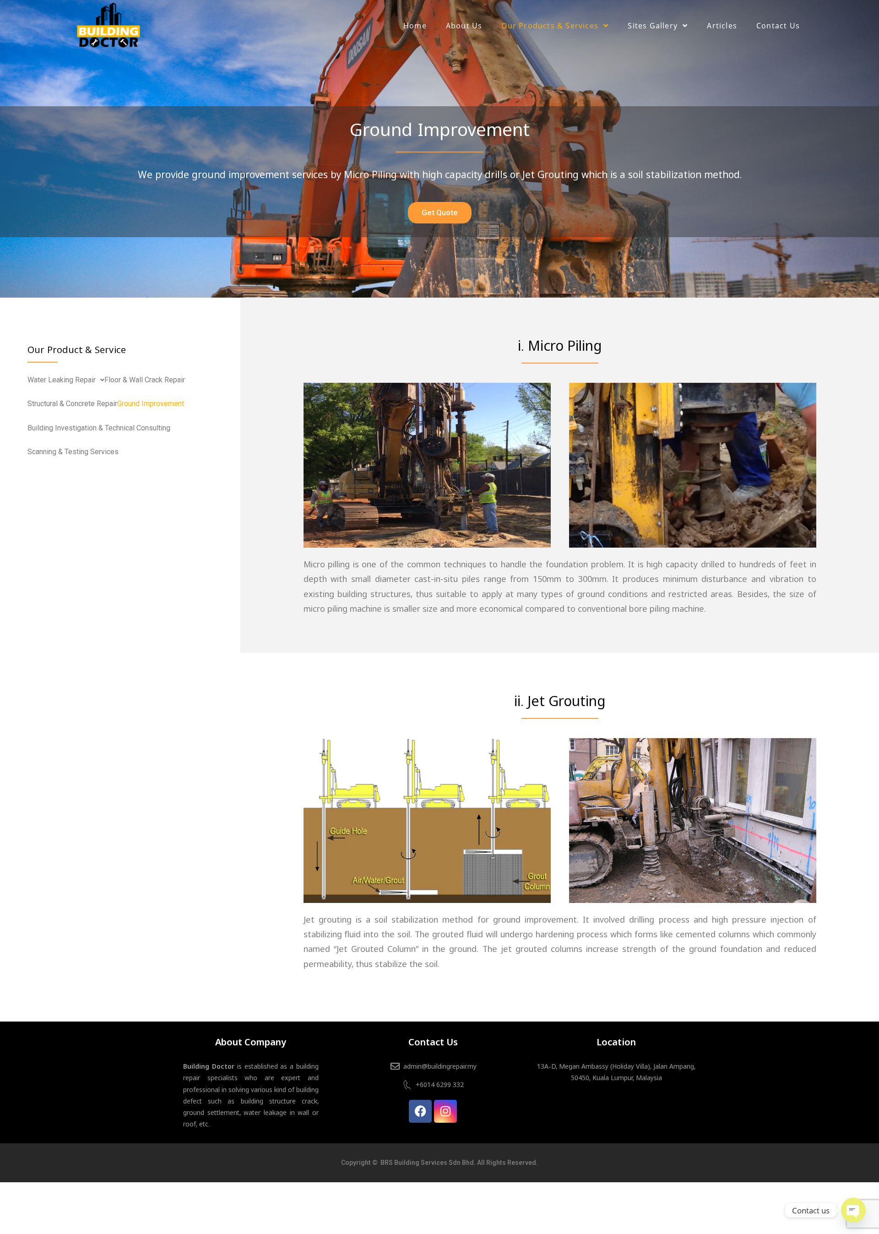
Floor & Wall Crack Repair (144, 379)
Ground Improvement (150, 403)
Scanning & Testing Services (73, 451)
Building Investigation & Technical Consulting (98, 428)
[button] (65, 380)
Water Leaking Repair (61, 379)
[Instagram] (445, 1111)
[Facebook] (420, 1111)
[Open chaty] (853, 1210)
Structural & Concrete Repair (72, 403)
